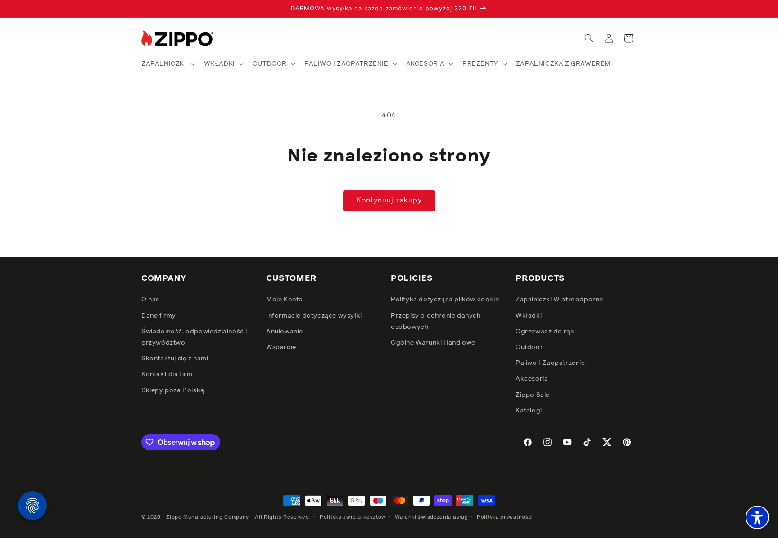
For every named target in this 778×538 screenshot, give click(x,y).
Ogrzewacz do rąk (545, 331)
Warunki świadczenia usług (431, 517)
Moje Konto (284, 299)
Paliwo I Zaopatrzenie (550, 363)
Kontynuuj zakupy (389, 200)
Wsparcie (281, 347)
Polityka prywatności (505, 517)
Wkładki (529, 316)
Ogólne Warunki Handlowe (433, 343)
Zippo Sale (533, 395)
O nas (150, 299)
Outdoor (529, 347)
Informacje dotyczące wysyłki (314, 316)
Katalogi (529, 411)
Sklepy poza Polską (172, 390)
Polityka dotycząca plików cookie (445, 299)
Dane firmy (158, 316)
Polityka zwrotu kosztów (353, 517)
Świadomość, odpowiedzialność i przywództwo (194, 337)
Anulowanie (284, 331)
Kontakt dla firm (167, 374)
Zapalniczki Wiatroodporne (559, 299)
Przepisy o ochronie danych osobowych (436, 321)
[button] (167, 63)
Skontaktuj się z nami (174, 358)
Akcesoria (532, 379)
